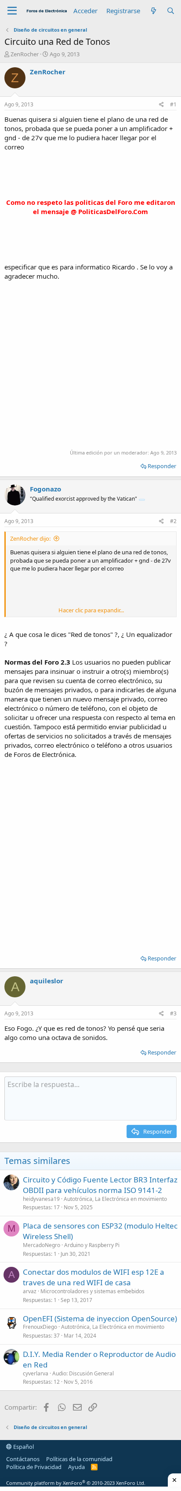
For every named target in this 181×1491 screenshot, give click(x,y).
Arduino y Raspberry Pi (91, 1245)
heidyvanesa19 (41, 1199)
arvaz (29, 1291)
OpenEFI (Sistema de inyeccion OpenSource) (100, 1318)
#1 (173, 104)
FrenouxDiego (40, 1327)
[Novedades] (153, 11)
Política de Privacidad (34, 1467)
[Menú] (12, 11)
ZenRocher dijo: (30, 538)
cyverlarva (35, 1373)
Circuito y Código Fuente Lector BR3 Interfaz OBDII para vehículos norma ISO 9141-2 (100, 1185)
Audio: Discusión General (83, 1373)
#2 (173, 521)
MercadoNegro (41, 1245)
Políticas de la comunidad (79, 1459)
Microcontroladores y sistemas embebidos (92, 1291)
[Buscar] (170, 11)
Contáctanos (23, 1459)
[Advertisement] (90, 364)
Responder (162, 466)
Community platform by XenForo (75, 1483)
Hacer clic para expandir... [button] (91, 610)
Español (23, 1447)
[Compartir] (161, 105)
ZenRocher (25, 54)
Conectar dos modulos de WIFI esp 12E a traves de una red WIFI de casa (93, 1277)
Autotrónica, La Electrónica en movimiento (115, 1199)
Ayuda (76, 1467)
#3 (173, 1013)
